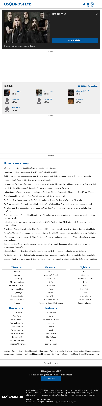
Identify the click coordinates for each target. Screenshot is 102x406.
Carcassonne (51, 312)
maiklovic (16, 99)
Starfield (51, 278)
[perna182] (39, 101)
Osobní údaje (45, 399)
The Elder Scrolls (51, 299)
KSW (85, 285)
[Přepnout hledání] (84, 4)
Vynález (17, 303)
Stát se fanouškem (89, 86)
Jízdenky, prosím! (51, 344)
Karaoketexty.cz (93, 351)
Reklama (29, 399)
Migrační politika (17, 282)
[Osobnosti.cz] (17, 4)
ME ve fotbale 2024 (17, 285)
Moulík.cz (28, 354)
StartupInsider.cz (92, 354)
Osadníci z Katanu (51, 319)
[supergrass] (7, 93)
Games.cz (51, 267)
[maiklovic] (7, 101)
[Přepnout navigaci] (88, 4)
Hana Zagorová (17, 319)
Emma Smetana (17, 340)
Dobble (51, 326)
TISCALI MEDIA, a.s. (49, 402)
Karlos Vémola (85, 296)
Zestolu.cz (51, 308)
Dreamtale (59, 14)
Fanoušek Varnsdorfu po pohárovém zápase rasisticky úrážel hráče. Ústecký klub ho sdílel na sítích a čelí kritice (50, 233)
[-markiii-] (71, 101)
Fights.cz (85, 267)
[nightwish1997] (71, 93)
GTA (51, 282)
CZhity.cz (55, 354)
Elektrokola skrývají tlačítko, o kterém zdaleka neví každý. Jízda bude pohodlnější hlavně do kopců (45, 251)
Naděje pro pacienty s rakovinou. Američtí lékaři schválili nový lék (31, 172)
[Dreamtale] (27, 27)
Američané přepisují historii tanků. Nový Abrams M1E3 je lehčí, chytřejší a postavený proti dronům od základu (49, 229)
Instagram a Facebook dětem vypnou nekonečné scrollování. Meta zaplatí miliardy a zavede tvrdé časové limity (51, 184)
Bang (51, 316)
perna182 (48, 99)
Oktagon (85, 275)
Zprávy (14, 351)
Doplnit (51, 378)
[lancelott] (7, 109)
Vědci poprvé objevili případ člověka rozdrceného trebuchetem (30, 168)
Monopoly (51, 323)
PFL (85, 282)
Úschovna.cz (9, 354)
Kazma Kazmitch (17, 323)
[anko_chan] (39, 93)
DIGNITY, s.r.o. (71, 402)
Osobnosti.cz (17, 308)
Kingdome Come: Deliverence (51, 303)
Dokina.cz (46, 354)
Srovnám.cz (79, 354)
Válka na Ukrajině (17, 278)
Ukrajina (17, 275)
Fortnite (51, 292)
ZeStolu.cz (67, 351)
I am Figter (85, 289)
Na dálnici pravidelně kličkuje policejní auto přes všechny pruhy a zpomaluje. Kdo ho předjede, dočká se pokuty (49, 255)
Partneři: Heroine (51, 363)
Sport (21, 351)
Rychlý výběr (74, 40)
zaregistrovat (46, 374)
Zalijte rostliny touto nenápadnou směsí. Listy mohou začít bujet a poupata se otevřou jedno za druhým (47, 176)
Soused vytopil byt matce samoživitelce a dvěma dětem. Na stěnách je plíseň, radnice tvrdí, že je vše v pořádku (50, 259)
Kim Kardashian (17, 326)
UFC (85, 271)
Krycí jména (51, 333)
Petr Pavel (17, 316)
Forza (51, 289)
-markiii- (79, 99)
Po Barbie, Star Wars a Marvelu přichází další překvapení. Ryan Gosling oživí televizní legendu (43, 200)
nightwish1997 (82, 91)
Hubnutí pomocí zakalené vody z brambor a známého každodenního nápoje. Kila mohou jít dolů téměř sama (49, 192)
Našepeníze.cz (67, 354)
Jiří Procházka (85, 299)
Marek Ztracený (17, 333)
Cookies (36, 399)
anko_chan (48, 91)
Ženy (27, 351)
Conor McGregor (85, 303)
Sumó (85, 292)
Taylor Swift (17, 337)
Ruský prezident (17, 289)
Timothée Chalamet (17, 344)
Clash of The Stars (85, 278)
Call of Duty (51, 296)
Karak (51, 340)
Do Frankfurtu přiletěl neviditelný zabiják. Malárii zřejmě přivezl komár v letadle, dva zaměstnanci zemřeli (48, 204)
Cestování (34, 351)
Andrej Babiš (17, 312)
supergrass (16, 91)
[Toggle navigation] (96, 4)
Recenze (51, 271)
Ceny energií (17, 292)
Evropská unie (17, 296)
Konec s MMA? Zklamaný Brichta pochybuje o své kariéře (27, 180)
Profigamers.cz (56, 351)
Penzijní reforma (17, 299)
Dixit (51, 330)
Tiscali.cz (17, 267)
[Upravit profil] (96, 14)
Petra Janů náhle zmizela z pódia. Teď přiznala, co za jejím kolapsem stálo (35, 196)
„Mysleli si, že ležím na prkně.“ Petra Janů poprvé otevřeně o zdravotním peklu (36, 188)
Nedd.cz (19, 354)
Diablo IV (51, 285)
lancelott (16, 107)
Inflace (17, 271)
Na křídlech (51, 337)
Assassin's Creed (51, 275)
